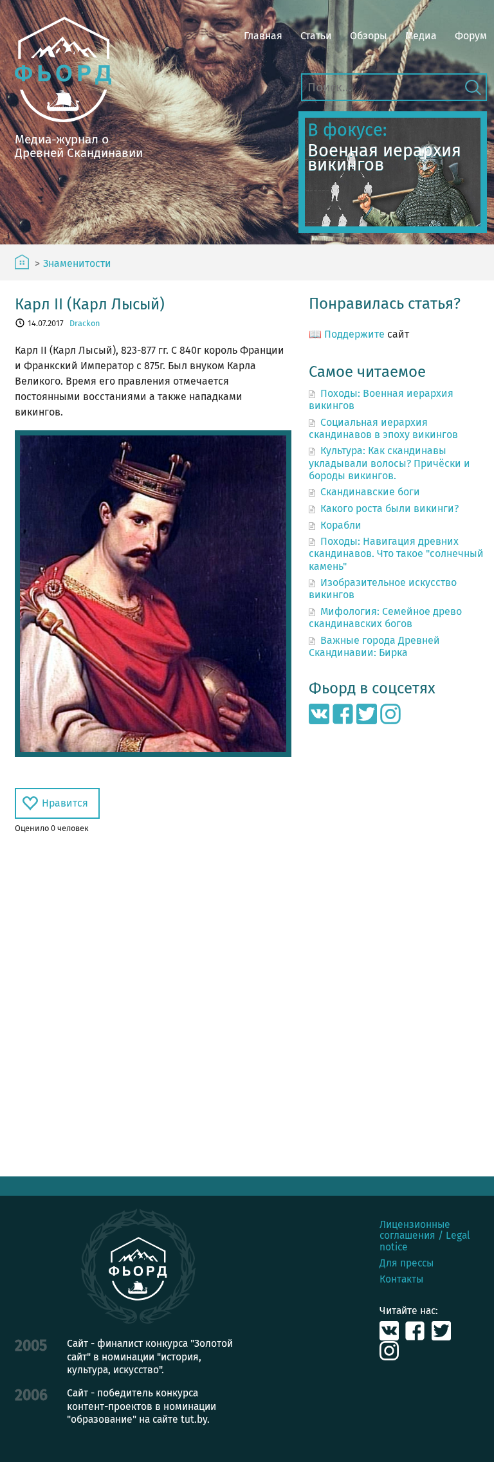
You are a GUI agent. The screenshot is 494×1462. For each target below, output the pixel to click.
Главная (263, 36)
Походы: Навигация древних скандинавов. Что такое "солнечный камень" (396, 553)
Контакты (401, 1279)
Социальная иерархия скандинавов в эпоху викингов (383, 428)
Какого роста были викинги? (389, 508)
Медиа (421, 36)
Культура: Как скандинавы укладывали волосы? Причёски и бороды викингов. (389, 462)
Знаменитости (77, 264)
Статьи (316, 36)
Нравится (65, 803)
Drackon (84, 323)
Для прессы (407, 1263)
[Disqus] (153, 1005)
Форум (471, 36)
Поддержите (354, 334)
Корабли (340, 525)
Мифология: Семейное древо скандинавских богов (385, 617)
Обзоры (368, 36)
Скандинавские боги (370, 492)
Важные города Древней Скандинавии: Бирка (374, 646)
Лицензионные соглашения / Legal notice (425, 1235)
